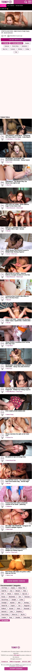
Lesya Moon (9, 345)
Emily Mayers (9, 139)
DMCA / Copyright (15, 661)
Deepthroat (19, 611)
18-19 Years (4, 588)
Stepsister (12, 602)
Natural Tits (4, 605)
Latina (11, 611)
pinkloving (9, 506)
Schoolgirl (3, 602)
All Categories (4, 620)
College (27, 49)
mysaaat (8, 299)
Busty (10, 617)
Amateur (27, 43)
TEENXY (7, 2)
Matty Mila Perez (10, 391)
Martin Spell (19, 207)
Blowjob (18, 590)
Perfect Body (15, 46)
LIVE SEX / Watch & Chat (16, 39)
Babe (19, 602)
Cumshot (3, 617)
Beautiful (18, 617)
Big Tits (23, 614)
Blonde (9, 593)
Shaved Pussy (4, 599)
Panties (18, 608)
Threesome (27, 596)
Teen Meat (17, 139)
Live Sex (3, 5)
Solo (20, 596)
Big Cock (5, 49)
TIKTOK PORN (19, 5)
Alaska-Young (9, 414)
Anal (11, 590)
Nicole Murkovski (17, 43)
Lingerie (13, 605)
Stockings (26, 602)
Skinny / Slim (21, 588)
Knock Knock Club (11, 460)
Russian (3, 596)
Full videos (10, 5)
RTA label (16, 655)
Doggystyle (27, 605)
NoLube (6, 43)
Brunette (11, 608)
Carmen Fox (9, 437)
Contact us (4, 661)
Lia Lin (8, 253)
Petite (24, 590)
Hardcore (7, 46)
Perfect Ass (14, 614)
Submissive (24, 46)
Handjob (14, 599)
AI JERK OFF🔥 (4, 8)
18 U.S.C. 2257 (26, 661)
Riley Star (8, 185)
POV (2, 593)
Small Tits (3, 590)
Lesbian (21, 599)
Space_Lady (9, 575)
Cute (16, 52)
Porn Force (9, 162)
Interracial (3, 611)
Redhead (20, 49)
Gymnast (12, 49)
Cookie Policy (19, 666)
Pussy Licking (4, 614)
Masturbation (12, 596)
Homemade (26, 608)
